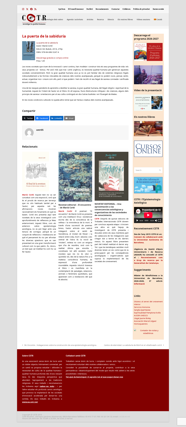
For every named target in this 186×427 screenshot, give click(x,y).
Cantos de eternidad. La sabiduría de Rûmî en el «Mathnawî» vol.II (133, 345)
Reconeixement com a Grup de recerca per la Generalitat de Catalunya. (148, 260)
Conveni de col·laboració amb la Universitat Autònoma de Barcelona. (148, 240)
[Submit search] (160, 170)
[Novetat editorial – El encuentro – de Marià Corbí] (75, 176)
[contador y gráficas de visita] (148, 333)
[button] (28, 118)
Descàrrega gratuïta (45, 57)
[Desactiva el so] (156, 220)
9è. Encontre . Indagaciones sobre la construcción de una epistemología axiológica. (59, 345)
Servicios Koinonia (142, 307)
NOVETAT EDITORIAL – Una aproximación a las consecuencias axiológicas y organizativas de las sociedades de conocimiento (111, 210)
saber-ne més (47, 386)
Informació (139, 283)
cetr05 (40, 129)
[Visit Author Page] (29, 132)
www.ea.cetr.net (30, 402)
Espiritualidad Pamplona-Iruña (147, 312)
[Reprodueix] (137, 220)
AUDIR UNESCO (141, 315)
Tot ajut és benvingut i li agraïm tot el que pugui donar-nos (94, 377)
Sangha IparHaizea (142, 310)
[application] (148, 215)
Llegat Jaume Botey (142, 318)
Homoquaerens (141, 323)
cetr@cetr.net (124, 416)
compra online (62, 57)
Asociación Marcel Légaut (145, 321)
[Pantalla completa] (159, 220)
